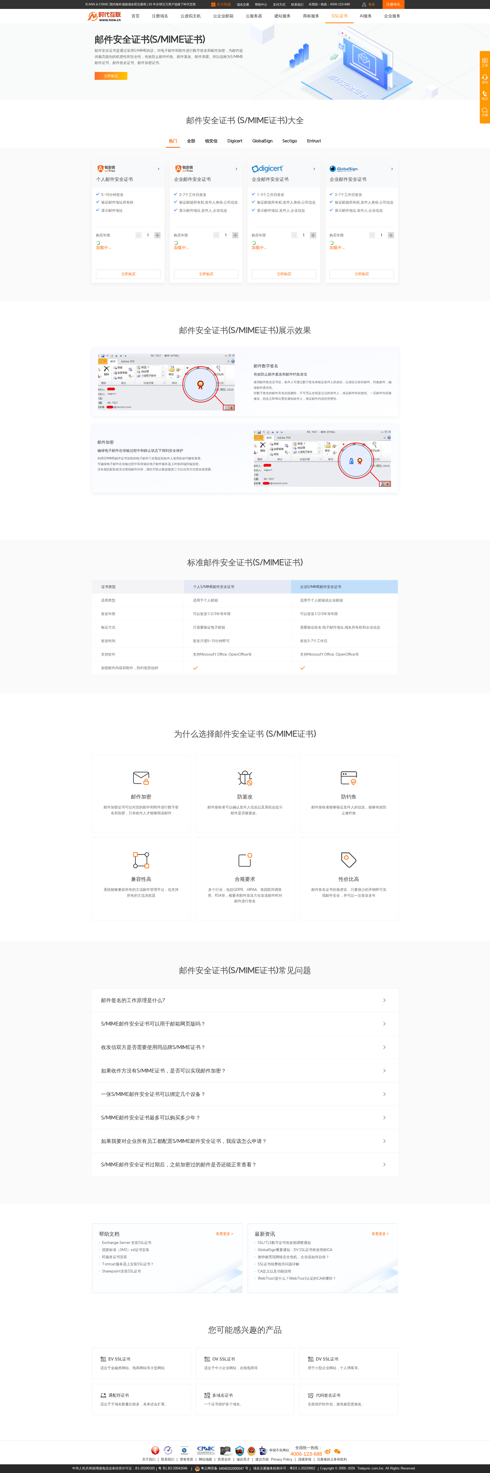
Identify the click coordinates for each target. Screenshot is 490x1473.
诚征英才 (243, 1459)
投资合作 (224, 1459)
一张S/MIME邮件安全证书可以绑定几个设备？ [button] (153, 1094)
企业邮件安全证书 (192, 179)
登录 (371, 4)
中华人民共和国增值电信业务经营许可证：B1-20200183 (113, 1468)
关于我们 (148, 1459)
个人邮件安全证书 (114, 179)
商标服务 (311, 16)
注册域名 (160, 16)
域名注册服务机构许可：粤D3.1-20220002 (284, 1468)
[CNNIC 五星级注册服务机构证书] (155, 1450)
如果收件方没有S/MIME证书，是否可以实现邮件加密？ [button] (163, 1071)
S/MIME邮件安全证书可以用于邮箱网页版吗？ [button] (153, 1024)
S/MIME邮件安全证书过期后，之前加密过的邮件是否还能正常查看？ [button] (179, 1165)
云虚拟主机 (190, 16)
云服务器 (254, 16)
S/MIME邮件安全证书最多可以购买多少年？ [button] (151, 1118)
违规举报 (304, 1459)
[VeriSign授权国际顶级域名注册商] (185, 1450)
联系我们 (167, 1459)
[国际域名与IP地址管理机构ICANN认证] (168, 1450)
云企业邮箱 (223, 16)
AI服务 (366, 16)
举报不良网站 (278, 1450)
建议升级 (262, 1459)
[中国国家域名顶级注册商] (206, 1450)
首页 (135, 16)
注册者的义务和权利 (332, 1459)
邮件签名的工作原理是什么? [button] (133, 1000)
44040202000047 (231, 1468)
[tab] (245, 1000)
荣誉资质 (186, 1459)
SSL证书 (340, 16)
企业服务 (392, 16)
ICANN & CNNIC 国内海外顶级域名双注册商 (116, 4)
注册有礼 (393, 4)
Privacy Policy (281, 1459)
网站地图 (205, 1459)
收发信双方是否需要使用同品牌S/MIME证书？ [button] (153, 1047)
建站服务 (282, 16)
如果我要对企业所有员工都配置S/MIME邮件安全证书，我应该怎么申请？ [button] (184, 1141)
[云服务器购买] (225, 1451)
